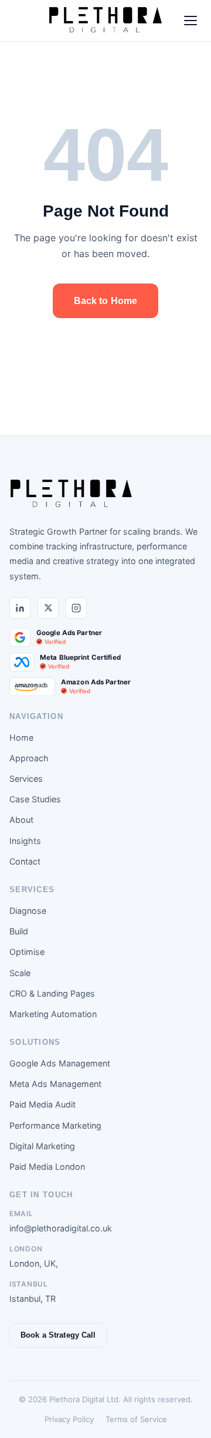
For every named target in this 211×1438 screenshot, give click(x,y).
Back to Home (106, 301)
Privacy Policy (69, 1419)
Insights (25, 841)
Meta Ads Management (55, 1084)
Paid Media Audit (42, 1104)
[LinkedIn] (19, 608)
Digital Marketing (42, 1146)
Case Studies (35, 799)
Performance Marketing (55, 1125)
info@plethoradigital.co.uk (60, 1228)
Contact (24, 861)
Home (21, 737)
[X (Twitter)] (48, 608)
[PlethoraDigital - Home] (105, 20)
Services (26, 779)
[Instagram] (76, 608)
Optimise (27, 952)
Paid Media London (47, 1167)
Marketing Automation (53, 1014)
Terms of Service (136, 1419)
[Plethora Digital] (71, 494)
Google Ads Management (59, 1063)
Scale (19, 973)
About (21, 820)
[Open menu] (190, 20)
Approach (29, 758)
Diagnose (27, 911)
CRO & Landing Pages (52, 993)
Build (18, 931)
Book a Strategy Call (58, 1335)
